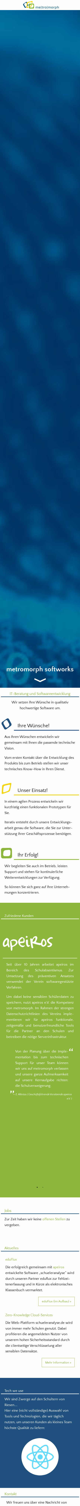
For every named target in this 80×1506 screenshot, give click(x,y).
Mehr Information (57, 1362)
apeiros (58, 1267)
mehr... (41, 680)
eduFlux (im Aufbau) (55, 1301)
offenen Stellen (53, 1219)
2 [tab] (43, 1187)
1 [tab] (37, 1187)
